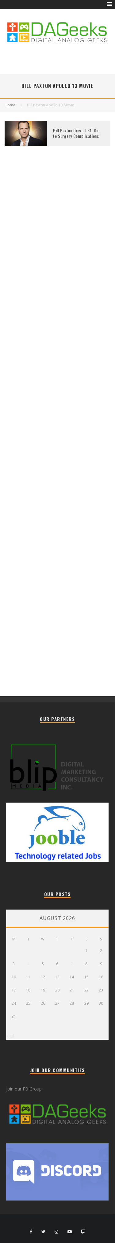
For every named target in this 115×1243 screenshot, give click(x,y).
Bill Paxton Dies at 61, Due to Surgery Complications (77, 133)
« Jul (10, 1036)
